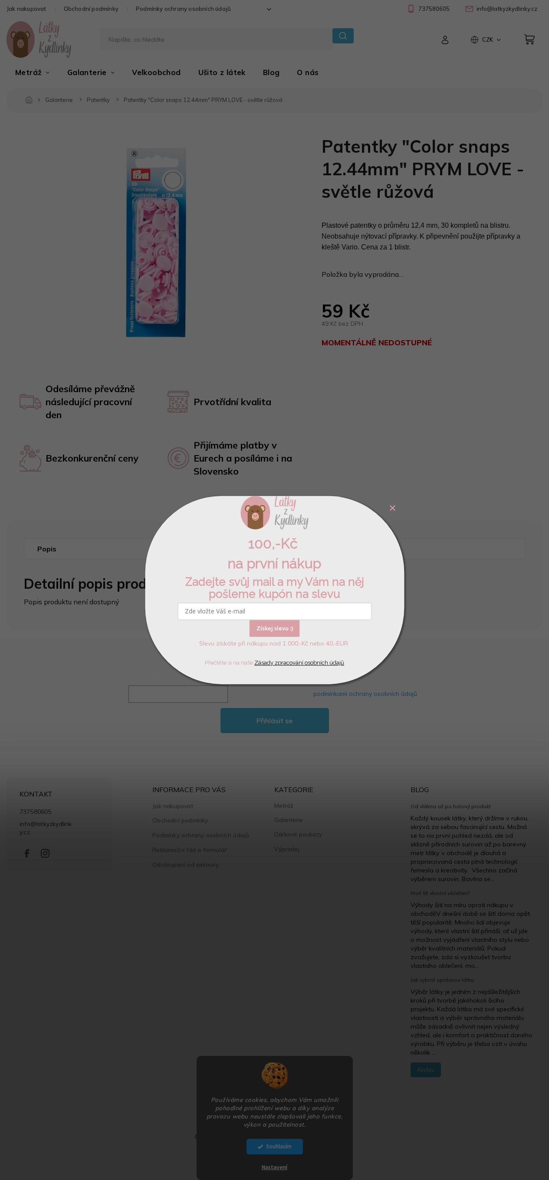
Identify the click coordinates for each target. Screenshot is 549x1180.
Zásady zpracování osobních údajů (299, 662)
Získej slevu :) (274, 628)
